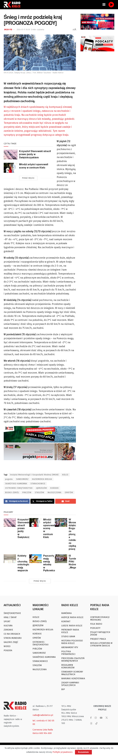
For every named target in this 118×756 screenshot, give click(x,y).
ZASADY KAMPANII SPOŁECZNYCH (70, 684)
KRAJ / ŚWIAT (10, 617)
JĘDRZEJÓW (41, 488)
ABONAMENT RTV (69, 647)
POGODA (8, 650)
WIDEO (7, 646)
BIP (63, 689)
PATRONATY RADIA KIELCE (70, 631)
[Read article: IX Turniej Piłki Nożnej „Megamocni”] (61, 558)
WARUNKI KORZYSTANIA (73, 678)
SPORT (7, 621)
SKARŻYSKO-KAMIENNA (16, 484)
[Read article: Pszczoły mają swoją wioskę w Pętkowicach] (35, 558)
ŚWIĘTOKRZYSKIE (12, 613)
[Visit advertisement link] (97, 22)
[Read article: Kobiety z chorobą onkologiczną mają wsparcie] (10, 558)
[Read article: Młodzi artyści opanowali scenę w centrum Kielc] (11, 168)
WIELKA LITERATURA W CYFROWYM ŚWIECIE (101, 644)
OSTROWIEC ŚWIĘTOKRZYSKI (19, 488)
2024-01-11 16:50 (23, 30)
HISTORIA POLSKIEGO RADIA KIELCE (72, 642)
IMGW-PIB (8, 30)
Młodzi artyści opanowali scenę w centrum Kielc (33, 165)
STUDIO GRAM (68, 636)
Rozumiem (83, 752)
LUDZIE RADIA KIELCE (71, 625)
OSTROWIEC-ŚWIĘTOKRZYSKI (41, 643)
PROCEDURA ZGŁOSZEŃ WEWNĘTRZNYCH (73, 659)
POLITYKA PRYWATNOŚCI (68, 652)
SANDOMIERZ (22, 479)
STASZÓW (39, 492)
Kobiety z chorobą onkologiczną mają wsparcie (25, 563)
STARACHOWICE (38, 484)
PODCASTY (95, 628)
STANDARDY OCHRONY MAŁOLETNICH (72, 673)
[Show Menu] (103, 4)
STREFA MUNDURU (13, 638)
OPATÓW (69, 492)
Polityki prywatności (62, 752)
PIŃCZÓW (26, 492)
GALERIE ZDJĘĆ (11, 642)
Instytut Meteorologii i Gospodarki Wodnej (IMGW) (34, 475)
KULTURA (8, 625)
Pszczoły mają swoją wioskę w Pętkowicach (50, 563)
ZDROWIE (8, 629)
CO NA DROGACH (12, 634)
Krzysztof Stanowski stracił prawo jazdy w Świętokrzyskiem (35, 154)
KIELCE (65, 475)
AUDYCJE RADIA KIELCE (72, 617)
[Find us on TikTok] (96, 723)
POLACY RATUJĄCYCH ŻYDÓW (100, 633)
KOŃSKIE (54, 488)
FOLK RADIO (96, 624)
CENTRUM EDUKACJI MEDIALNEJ (100, 618)
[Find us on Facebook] (91, 718)
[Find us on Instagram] (96, 718)
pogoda (9, 479)
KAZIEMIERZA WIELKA (42, 479)
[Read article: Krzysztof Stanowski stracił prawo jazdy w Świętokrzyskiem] (11, 154)
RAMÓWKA (66, 613)
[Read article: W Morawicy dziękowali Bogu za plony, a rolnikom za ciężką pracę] (61, 522)
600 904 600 (45, 733)
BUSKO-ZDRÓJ (12, 492)
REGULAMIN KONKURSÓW (68, 666)
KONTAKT (65, 621)
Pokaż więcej (28, 178)
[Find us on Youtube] (101, 718)
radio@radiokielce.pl (43, 715)
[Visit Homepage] (13, 5)
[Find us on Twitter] (106, 718)
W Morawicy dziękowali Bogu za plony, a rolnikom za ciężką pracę (75, 534)
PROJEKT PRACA (98, 639)
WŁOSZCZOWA (54, 492)
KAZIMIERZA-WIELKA (43, 629)
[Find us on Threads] (91, 723)
